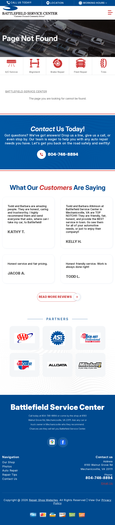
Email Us (107, 483)
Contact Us (9, 478)
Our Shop (8, 462)
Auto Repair (10, 470)
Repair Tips (9, 474)
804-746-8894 (49, 415)
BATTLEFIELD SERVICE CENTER (26, 91)
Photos (7, 466)
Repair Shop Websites (43, 500)
